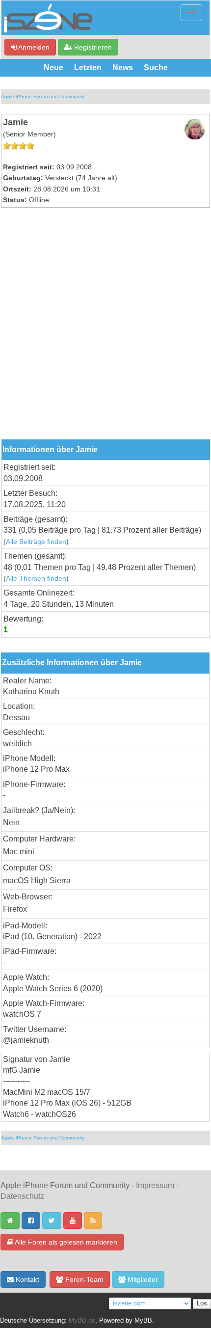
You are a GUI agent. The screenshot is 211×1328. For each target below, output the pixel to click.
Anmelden (33, 47)
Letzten (88, 67)
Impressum (155, 1185)
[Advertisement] (105, 328)
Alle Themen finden (36, 578)
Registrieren (92, 47)
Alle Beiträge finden (36, 541)
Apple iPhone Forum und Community (42, 96)
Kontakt (26, 1279)
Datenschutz (22, 1196)
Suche (156, 67)
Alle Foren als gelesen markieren (65, 1242)
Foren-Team (83, 1279)
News (122, 67)
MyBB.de (82, 1320)
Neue (53, 67)
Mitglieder (142, 1279)
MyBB (143, 1320)
